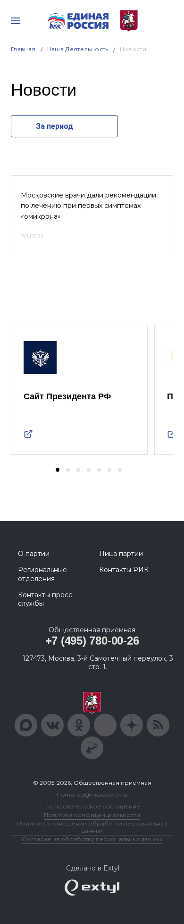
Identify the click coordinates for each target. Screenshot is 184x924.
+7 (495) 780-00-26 (92, 640)
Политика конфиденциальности (92, 814)
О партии (34, 553)
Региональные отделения (42, 574)
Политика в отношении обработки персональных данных (92, 827)
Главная (23, 49)
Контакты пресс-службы (46, 599)
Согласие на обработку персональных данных (92, 839)
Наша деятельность (78, 49)
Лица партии (121, 553)
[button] (57, 470)
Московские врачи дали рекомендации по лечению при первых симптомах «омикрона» (88, 206)
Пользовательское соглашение (92, 806)
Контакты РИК (124, 569)
